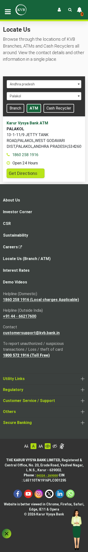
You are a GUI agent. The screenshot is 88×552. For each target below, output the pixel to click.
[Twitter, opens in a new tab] (49, 493)
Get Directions (26, 174)
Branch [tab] (15, 108)
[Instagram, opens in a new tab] (38, 493)
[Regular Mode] (48, 446)
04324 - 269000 (47, 475)
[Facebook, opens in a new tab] (17, 493)
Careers (12, 248)
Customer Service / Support (29, 400)
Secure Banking (17, 422)
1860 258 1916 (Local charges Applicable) (41, 299)
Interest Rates (16, 270)
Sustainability (15, 235)
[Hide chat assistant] (6, 533)
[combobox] (44, 84)
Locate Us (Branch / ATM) (27, 258)
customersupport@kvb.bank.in (31, 333)
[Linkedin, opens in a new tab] (59, 493)
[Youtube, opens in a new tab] (28, 493)
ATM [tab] (34, 108)
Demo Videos (15, 282)
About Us (11, 200)
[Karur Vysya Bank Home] (21, 9)
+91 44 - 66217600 (19, 316)
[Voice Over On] (62, 446)
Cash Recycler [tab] (58, 108)
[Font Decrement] (26, 446)
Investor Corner (17, 212)
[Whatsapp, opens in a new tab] (70, 493)
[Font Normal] (33, 446)
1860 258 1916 (25, 154)
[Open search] (70, 10)
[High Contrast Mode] (55, 446)
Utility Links (14, 378)
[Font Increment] (41, 446)
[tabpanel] (44, 149)
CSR (7, 223)
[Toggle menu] (8, 11)
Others (9, 411)
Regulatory (13, 389)
